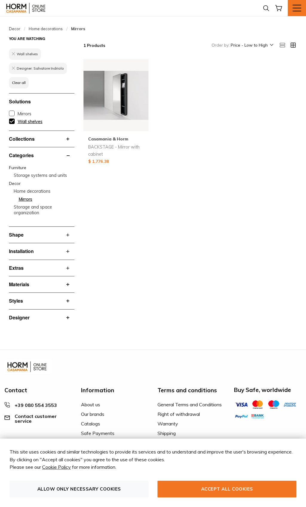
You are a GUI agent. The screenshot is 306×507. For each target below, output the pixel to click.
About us (90, 404)
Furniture (17, 167)
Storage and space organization (33, 209)
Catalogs (90, 423)
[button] (252, 45)
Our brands (92, 414)
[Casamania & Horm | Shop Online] (26, 8)
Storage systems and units (40, 175)
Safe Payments (97, 433)
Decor (14, 28)
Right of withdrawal (178, 414)
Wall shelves (30, 121)
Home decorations (46, 28)
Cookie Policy (56, 467)
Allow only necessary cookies (79, 489)
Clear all (19, 82)
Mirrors (24, 114)
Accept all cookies (227, 489)
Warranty (167, 423)
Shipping (166, 433)
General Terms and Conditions (189, 404)
